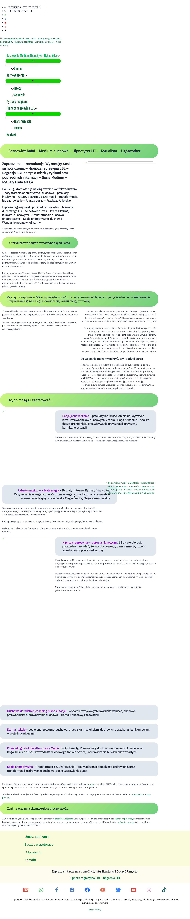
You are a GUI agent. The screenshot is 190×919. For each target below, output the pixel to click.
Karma (18, 128)
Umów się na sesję (125, 822)
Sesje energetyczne (20, 767)
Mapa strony (95, 909)
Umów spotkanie (37, 836)
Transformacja (22, 121)
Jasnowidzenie (15, 75)
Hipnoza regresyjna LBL (21, 108)
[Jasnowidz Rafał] (56, 891)
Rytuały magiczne (17, 102)
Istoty (17, 88)
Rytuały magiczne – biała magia (38, 490)
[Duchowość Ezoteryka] (118, 891)
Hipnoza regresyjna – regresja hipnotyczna (90, 542)
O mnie (18, 69)
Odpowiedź (33, 852)
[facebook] (7, 19)
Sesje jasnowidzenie (75, 416)
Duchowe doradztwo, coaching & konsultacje (36, 711)
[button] (58, 55)
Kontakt (11, 135)
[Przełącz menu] (33, 61)
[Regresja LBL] (87, 891)
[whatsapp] (7, 15)
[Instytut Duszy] (103, 891)
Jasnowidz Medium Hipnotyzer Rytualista (32, 56)
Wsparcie (19, 95)
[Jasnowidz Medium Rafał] (133, 891)
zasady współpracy (64, 818)
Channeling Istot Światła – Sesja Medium (34, 748)
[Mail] (26, 891)
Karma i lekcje (16, 729)
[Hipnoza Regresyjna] (72, 891)
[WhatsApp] (41, 891)
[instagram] (7, 26)
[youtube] (7, 23)
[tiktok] (6, 30)
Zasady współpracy (39, 844)
